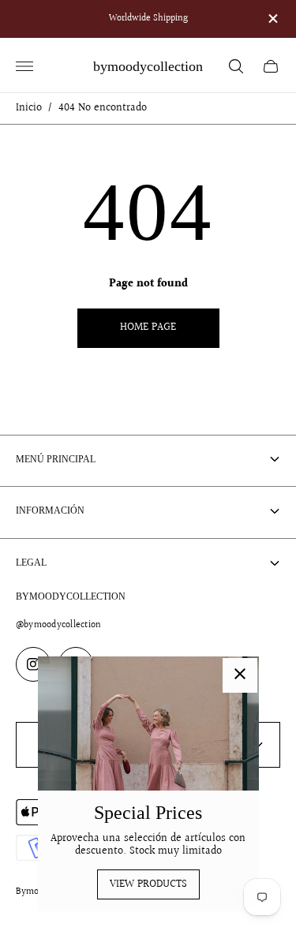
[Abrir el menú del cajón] (24, 66)
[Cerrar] (240, 675)
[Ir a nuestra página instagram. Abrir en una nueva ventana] (33, 664)
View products (148, 884)
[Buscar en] (236, 66)
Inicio (29, 108)
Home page (148, 327)
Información (50, 510)
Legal (31, 562)
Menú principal (56, 459)
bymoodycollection (148, 66)
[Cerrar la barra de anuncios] (272, 18)
